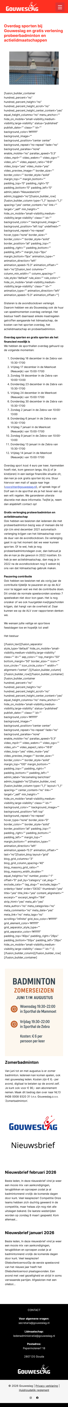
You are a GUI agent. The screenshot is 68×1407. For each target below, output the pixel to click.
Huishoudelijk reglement (34, 1390)
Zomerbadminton (22, 1062)
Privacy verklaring (46, 1385)
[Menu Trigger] (60, 7)
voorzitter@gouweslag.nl (20, 486)
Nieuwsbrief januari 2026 (29, 1232)
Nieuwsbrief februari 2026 (30, 1172)
